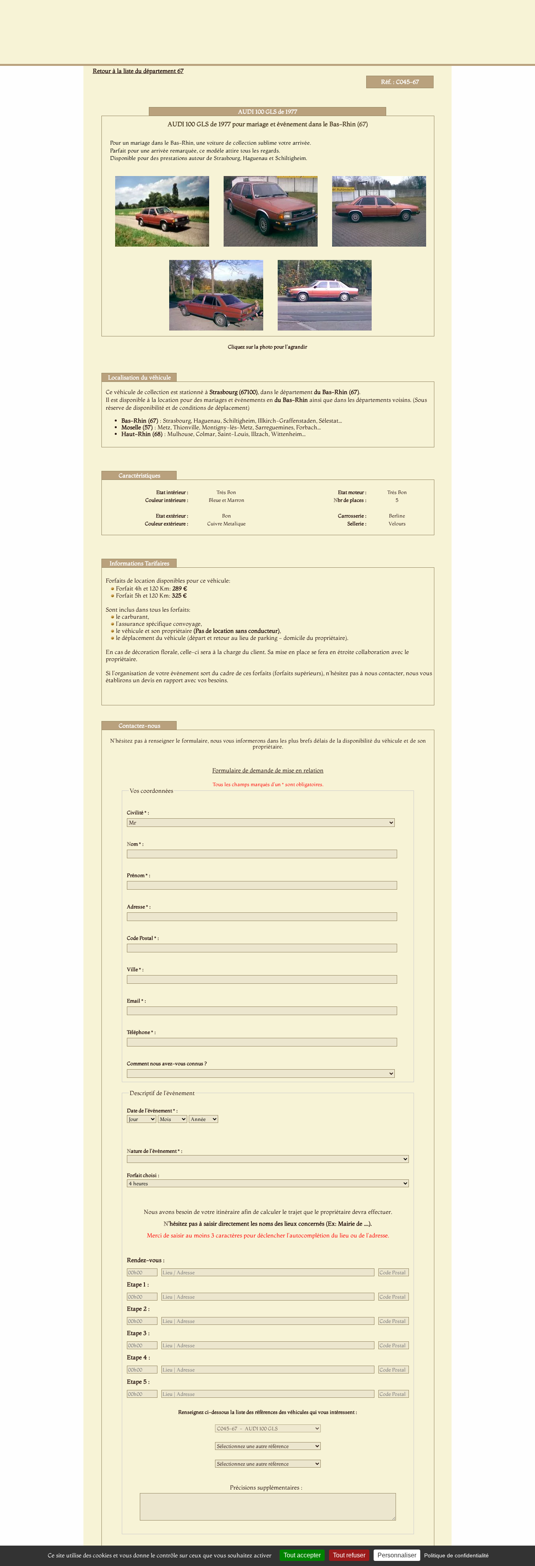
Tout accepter (302, 1555)
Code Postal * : (144, 938)
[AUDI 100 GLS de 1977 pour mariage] (162, 244)
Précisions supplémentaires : (267, 1487)
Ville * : (136, 969)
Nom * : (136, 844)
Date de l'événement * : (153, 1110)
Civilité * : (139, 812)
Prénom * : (140, 875)
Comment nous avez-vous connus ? (168, 1063)
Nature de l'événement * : (156, 1151)
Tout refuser (349, 1555)
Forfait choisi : (144, 1175)
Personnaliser (397, 1555)
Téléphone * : (142, 1032)
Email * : (137, 1000)
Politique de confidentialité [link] (456, 1555)
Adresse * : (140, 906)
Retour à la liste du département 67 (138, 71)
